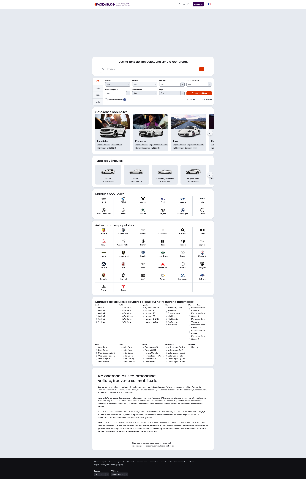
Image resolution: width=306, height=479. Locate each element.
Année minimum (192, 81)
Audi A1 (101, 307)
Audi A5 (101, 316)
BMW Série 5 (127, 319)
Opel (97, 345)
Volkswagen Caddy (176, 347)
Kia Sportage (174, 322)
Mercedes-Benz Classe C (198, 320)
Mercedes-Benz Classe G (198, 337)
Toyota (144, 345)
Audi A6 (101, 319)
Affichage (115, 471)
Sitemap (194, 347)
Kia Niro (171, 316)
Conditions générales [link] (117, 462)
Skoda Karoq (127, 356)
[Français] (209, 4)
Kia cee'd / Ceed (175, 307)
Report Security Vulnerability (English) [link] (108, 465)
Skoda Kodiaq (127, 359)
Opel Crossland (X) (106, 353)
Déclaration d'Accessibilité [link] (184, 462)
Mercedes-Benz (194, 305)
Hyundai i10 (150, 310)
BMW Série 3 (127, 313)
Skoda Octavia (128, 361)
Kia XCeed (172, 325)
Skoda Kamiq (127, 353)
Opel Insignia (104, 359)
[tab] (97, 81)
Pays (161, 90)
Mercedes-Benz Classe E (198, 332)
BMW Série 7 (126, 322)
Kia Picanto (173, 319)
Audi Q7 (101, 322)
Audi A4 (101, 313)
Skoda (121, 345)
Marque (108, 81)
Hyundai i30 (150, 316)
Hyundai (145, 305)
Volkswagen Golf (175, 350)
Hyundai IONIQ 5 (152, 319)
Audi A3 (101, 310)
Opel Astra (102, 347)
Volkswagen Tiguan (176, 359)
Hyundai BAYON (152, 307)
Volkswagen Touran (176, 361)
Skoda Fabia (127, 350)
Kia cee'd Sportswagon (174, 311)
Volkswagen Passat (176, 353)
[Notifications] (179, 4)
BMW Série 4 (127, 316)
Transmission (137, 90)
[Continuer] (210, 133)
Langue (97, 471)
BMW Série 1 (126, 307)
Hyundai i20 (150, 313)
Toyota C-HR (150, 350)
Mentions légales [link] (100, 462)
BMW (121, 305)
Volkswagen (169, 345)
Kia (166, 305)
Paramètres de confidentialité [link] (160, 462)
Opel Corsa (103, 350)
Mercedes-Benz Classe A (198, 309)
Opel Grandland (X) (106, 356)
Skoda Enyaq (127, 347)
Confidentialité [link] (141, 462)
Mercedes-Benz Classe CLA (198, 326)
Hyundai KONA (151, 322)
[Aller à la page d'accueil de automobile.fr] (114, 4)
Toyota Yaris (150, 361)
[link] (184, 4)
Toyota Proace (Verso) (154, 356)
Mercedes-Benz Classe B (198, 314)
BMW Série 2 (127, 310)
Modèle (135, 81)
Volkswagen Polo (175, 356)
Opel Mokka (103, 361)
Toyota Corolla (151, 353)
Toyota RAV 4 (150, 359)
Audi (97, 305)
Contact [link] (130, 462)
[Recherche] (201, 69)
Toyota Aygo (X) (151, 347)
